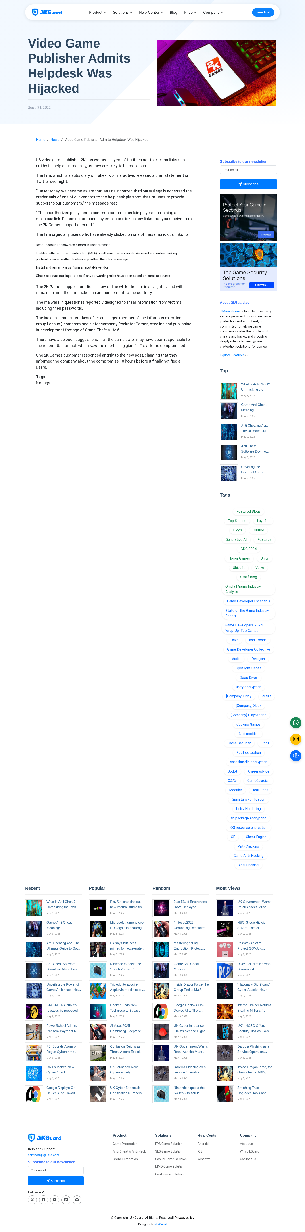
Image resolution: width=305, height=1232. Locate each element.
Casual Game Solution (171, 1159)
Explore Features (232, 355)
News (54, 140)
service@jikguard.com (43, 1155)
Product (95, 12)
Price (188, 12)
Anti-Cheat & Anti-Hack (129, 1151)
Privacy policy (184, 1217)
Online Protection (125, 1159)
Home (40, 140)
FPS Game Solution (168, 1143)
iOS (200, 1151)
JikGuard (161, 1224)
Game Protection (125, 1143)
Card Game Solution (169, 1174)
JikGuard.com (230, 311)
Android (203, 1143)
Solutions (121, 12)
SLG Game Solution (168, 1151)
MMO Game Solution (169, 1166)
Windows (204, 1159)
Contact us (248, 1159)
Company (211, 12)
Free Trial (263, 12)
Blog (174, 12)
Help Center (149, 12)
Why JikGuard (249, 1151)
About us (246, 1143)
